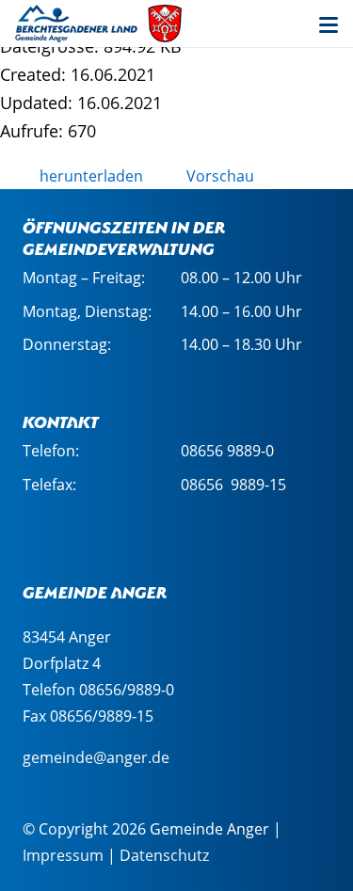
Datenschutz (164, 855)
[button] (328, 25)
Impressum (63, 855)
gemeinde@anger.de (96, 757)
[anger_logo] (99, 23)
